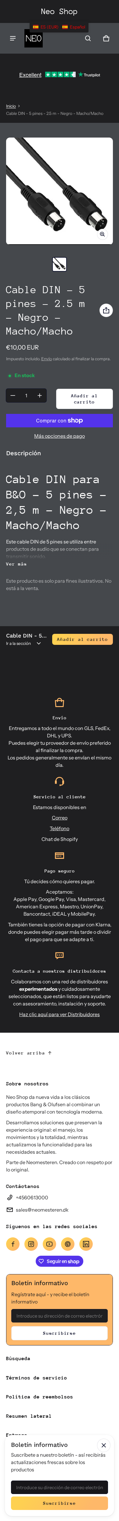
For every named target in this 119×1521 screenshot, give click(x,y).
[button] (88, 38)
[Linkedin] (86, 1244)
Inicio (11, 106)
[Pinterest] (67, 1244)
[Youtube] (49, 1244)
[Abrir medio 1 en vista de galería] (59, 264)
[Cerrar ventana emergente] (103, 1445)
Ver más (16, 563)
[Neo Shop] (33, 38)
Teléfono (59, 828)
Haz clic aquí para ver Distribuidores (59, 1014)
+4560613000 (32, 1197)
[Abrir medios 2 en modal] (59, 191)
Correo (59, 818)
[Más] (39, 395)
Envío (46, 358)
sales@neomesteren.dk (42, 1210)
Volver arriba (25, 1052)
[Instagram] (31, 1244)
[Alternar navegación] (13, 38)
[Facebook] (13, 1244)
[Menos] (13, 395)
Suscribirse (59, 1333)
